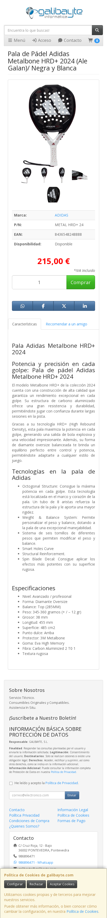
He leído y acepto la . (47, 783)
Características (24, 324)
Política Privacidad (24, 815)
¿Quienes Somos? (24, 826)
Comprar (81, 282)
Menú (19, 40)
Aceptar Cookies (62, 884)
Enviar (72, 795)
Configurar (15, 884)
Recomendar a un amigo (66, 324)
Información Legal (72, 809)
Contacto (72, 40)
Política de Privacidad (63, 772)
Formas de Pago (71, 820)
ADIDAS (61, 215)
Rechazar (36, 884)
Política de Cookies (82, 911)
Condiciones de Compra (29, 820)
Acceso (44, 40)
